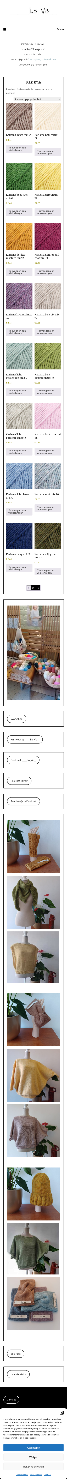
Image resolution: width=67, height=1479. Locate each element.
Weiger (33, 1457)
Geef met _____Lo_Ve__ (23, 760)
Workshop (17, 718)
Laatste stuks (18, 1374)
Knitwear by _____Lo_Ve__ (25, 739)
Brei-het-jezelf (19, 780)
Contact (47, 1474)
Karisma (33, 82)
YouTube (16, 1353)
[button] (62, 1412)
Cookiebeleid (22, 1474)
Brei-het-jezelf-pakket (23, 801)
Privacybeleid (36, 1474)
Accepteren (33, 1447)
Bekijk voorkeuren (33, 1466)
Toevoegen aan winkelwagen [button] (17, 148)
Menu (60, 29)
